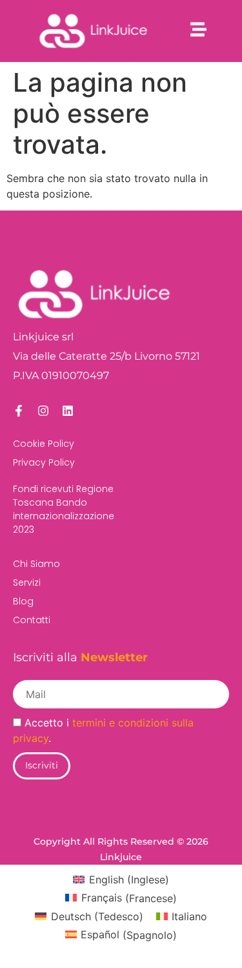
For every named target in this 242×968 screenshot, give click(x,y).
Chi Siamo (36, 563)
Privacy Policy (44, 462)
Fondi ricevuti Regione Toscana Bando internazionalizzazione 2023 (63, 509)
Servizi (27, 582)
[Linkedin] (68, 411)
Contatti (31, 619)
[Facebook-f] (19, 411)
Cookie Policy (43, 443)
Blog (23, 601)
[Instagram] (43, 411)
